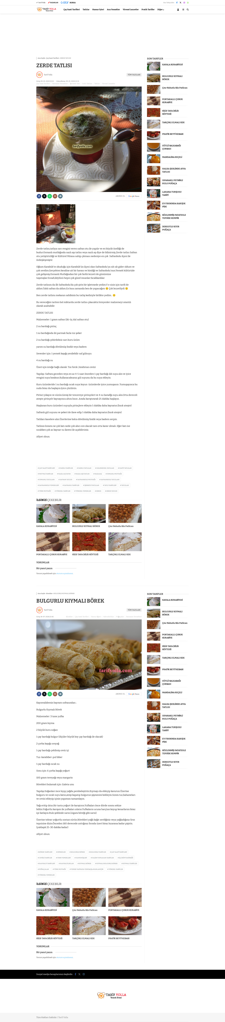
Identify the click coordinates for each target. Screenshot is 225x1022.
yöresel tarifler (63, 491)
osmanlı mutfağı (114, 474)
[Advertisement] (112, 35)
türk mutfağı (45, 491)
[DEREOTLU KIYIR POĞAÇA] (153, 232)
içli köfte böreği (126, 858)
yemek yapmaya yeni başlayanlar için (87, 869)
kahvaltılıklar (67, 863)
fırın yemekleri (64, 858)
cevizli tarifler (45, 858)
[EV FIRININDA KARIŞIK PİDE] (153, 209)
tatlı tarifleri (110, 485)
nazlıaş (98, 474)
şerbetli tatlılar (92, 485)
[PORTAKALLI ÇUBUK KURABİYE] (53, 541)
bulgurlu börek (78, 852)
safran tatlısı (66, 480)
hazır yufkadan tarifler (103, 858)
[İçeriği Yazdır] (60, 196)
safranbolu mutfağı (86, 480)
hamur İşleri (81, 858)
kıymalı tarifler (130, 863)
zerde (98, 491)
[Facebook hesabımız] (176, 3)
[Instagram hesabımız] (184, 3)
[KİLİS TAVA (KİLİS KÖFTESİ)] (89, 541)
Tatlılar (86, 9)
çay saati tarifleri (47, 468)
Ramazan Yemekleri (60, 84)
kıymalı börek (85, 863)
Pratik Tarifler (148, 9)
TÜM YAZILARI (134, 75)
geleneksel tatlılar (105, 468)
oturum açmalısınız (64, 573)
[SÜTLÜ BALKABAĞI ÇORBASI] (153, 151)
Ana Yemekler (113, 9)
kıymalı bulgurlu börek (107, 863)
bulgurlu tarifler (98, 852)
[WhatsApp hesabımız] (188, 3)
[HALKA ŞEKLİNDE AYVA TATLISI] (153, 174)
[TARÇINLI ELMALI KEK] (125, 541)
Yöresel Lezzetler (131, 9)
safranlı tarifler (71, 485)
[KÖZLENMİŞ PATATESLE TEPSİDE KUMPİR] (153, 220)
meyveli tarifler (46, 474)
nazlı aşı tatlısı (82, 474)
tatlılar (125, 485)
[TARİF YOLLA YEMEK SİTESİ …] (47, 12)
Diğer (160, 9)
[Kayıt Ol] (178, 9)
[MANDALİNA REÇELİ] (153, 162)
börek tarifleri (45, 852)
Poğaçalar (120, 617)
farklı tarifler (66, 468)
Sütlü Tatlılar (87, 84)
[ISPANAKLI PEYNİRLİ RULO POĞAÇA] (153, 186)
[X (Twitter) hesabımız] (180, 3)
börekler (61, 852)
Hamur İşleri (98, 9)
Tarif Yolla (41, 3)
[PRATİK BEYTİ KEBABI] (153, 139)
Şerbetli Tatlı (75, 84)
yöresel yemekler (83, 491)
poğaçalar (44, 869)
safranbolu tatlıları (110, 480)
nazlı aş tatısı (64, 474)
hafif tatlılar (125, 468)
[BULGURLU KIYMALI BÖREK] (89, 513)
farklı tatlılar (84, 468)
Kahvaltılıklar (108, 617)
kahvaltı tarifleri (47, 863)
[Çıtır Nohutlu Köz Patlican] (125, 513)
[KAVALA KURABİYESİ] (53, 513)
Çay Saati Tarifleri (72, 9)
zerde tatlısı (111, 491)
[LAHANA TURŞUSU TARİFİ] (153, 197)
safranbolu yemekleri (49, 485)
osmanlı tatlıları (47, 480)
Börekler (69, 617)
